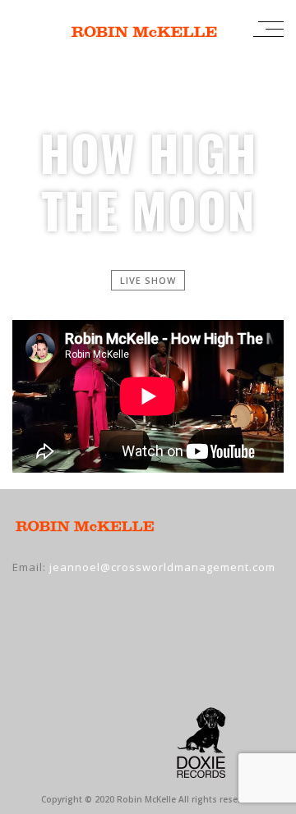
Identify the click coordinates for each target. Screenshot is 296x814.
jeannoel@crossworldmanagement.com (162, 567)
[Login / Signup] (228, 29)
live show (148, 280)
